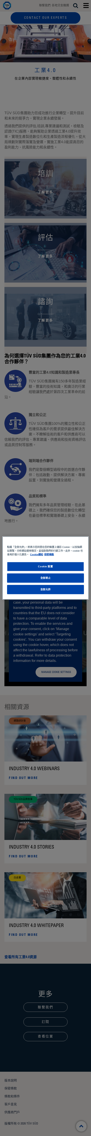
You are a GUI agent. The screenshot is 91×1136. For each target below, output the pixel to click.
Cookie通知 (36, 554)
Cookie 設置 (45, 566)
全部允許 (45, 589)
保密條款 (49, 554)
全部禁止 (45, 578)
